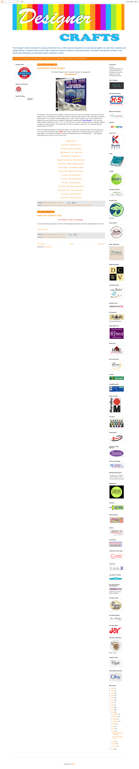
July (113, 726)
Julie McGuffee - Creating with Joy (71, 156)
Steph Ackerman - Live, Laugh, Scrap (71, 152)
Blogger (73, 764)
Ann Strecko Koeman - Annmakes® (71, 148)
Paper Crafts (38, 58)
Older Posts (101, 244)
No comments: (62, 234)
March (114, 743)
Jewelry (70, 58)
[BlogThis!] (69, 203)
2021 (112, 700)
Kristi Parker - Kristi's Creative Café (71, 197)
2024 (112, 693)
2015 (112, 749)
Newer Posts (41, 244)
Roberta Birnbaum (71, 141)
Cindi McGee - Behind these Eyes (71, 145)
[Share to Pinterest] (75, 203)
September (115, 721)
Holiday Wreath (66, 205)
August (114, 724)
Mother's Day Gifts (60, 237)
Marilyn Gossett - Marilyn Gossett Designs (71, 171)
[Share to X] (71, 203)
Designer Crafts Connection (55, 205)
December (115, 714)
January (114, 746)
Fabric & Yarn (49, 58)
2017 (112, 709)
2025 (112, 690)
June (113, 728)
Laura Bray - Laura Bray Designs (71, 182)
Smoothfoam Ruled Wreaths (51, 68)
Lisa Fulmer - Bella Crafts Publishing (71, 179)
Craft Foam (44, 205)
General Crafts (80, 58)
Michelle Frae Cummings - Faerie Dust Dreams (71, 160)
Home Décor (74, 205)
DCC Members (26, 58)
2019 (112, 705)
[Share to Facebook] (73, 203)
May (113, 731)
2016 (112, 712)
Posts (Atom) (48, 247)
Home (16, 58)
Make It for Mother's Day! (49, 215)
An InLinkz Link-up (42, 229)
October (114, 719)
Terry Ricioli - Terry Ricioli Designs (71, 194)
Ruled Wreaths (81, 205)
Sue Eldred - (65, 175)
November (115, 716)
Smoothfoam (88, 205)
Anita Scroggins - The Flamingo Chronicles (71, 167)
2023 (112, 695)
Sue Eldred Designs (75, 175)
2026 (112, 688)
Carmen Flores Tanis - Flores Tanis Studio (70, 190)
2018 (112, 707)
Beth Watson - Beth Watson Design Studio (71, 186)
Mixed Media (61, 58)
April (113, 741)
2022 (112, 698)
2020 (112, 702)
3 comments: (61, 202)
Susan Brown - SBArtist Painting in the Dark (71, 163)
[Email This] (67, 203)
